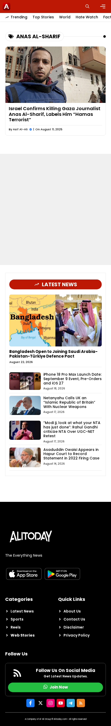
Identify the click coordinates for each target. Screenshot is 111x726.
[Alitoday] (6, 6)
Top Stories (43, 17)
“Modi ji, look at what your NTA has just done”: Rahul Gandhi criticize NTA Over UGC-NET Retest (71, 429)
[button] (87, 6)
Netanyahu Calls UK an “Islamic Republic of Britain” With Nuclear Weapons (69, 402)
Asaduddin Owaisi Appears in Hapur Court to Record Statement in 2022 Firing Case (71, 454)
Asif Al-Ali (20, 129)
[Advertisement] (55, 209)
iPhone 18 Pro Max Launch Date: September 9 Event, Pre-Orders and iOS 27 (72, 379)
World (64, 17)
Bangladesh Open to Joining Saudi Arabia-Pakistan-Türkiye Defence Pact (53, 354)
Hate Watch (87, 17)
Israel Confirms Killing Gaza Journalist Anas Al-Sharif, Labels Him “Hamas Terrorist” (54, 114)
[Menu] (102, 6)
